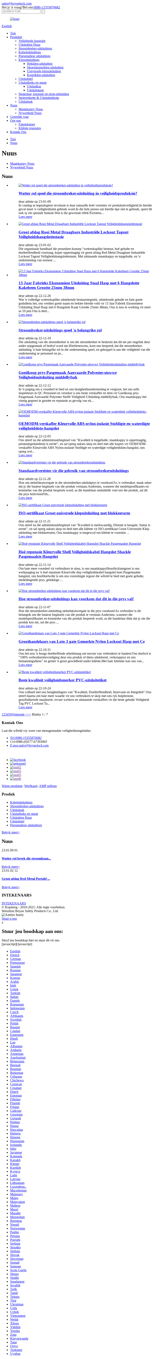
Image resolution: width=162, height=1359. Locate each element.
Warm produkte (12, 786)
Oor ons (15, 120)
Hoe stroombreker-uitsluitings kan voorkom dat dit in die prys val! (76, 599)
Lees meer (25, 216)
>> (29, 714)
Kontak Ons (18, 132)
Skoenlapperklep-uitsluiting (45, 67)
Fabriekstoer (27, 124)
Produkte (16, 37)
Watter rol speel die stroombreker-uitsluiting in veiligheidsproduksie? (78, 193)
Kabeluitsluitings (30, 52)
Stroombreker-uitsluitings (35, 48)
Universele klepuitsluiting (44, 71)
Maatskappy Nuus (31, 109)
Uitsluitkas (34, 86)
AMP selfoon (48, 786)
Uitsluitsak (26, 101)
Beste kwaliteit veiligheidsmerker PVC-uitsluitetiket (63, 680)
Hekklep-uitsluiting (40, 63)
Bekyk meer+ (11, 832)
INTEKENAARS (14, 903)
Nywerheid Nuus (30, 113)
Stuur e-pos (9, 918)
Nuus (13, 105)
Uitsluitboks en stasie (33, 82)
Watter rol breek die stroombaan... (26, 858)
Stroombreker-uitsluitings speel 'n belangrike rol (60, 330)
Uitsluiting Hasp (29, 44)
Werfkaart (30, 786)
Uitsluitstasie (35, 90)
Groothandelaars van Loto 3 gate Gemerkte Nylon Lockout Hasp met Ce (82, 641)
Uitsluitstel (26, 79)
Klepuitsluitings (29, 60)
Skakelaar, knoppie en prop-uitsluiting (44, 94)
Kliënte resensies (30, 128)
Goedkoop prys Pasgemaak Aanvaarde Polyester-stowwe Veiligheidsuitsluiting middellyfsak (68, 374)
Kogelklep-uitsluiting (41, 75)
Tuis (13, 33)
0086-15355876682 (47, 7)
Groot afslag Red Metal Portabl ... (26, 878)
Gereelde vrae (19, 117)
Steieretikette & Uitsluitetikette (39, 98)
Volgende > (19, 714)
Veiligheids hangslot (32, 41)
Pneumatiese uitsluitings (34, 56)
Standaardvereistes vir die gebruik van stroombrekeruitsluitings (74, 470)
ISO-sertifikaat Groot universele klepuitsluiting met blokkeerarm (74, 513)
